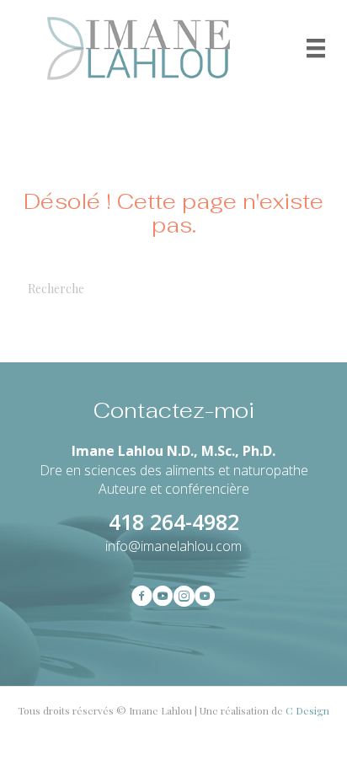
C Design (307, 710)
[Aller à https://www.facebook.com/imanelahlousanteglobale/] (141, 597)
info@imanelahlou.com (173, 546)
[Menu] (316, 48)
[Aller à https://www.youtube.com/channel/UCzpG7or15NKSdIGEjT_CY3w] (163, 597)
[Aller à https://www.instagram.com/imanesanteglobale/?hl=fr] (184, 597)
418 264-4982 (174, 521)
